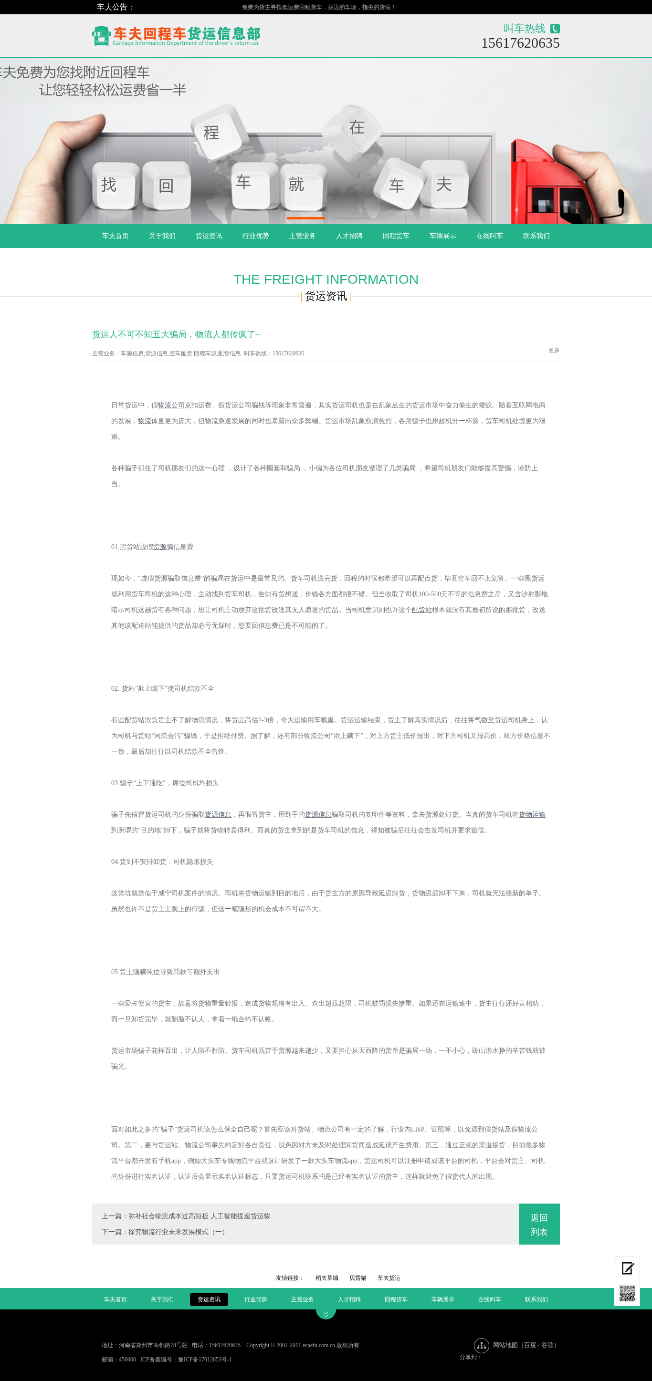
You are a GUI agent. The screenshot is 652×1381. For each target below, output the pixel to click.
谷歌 (547, 1345)
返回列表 (539, 1225)
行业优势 (255, 235)
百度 (530, 1345)
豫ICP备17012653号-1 (205, 1359)
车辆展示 (443, 235)
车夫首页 (115, 235)
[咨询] (627, 1268)
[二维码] (627, 1293)
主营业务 (302, 235)
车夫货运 (389, 1278)
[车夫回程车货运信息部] (209, 33)
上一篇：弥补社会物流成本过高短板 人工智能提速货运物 (186, 1216)
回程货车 (396, 235)
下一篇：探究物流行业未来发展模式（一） (165, 1232)
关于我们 (162, 235)
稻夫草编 (326, 1278)
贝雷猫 (358, 1278)
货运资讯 (209, 235)
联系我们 (536, 235)
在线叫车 (489, 235)
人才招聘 (349, 235)
